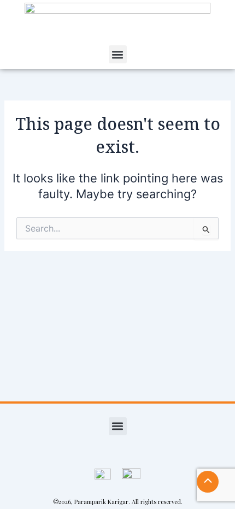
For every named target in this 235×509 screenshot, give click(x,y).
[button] (118, 54)
